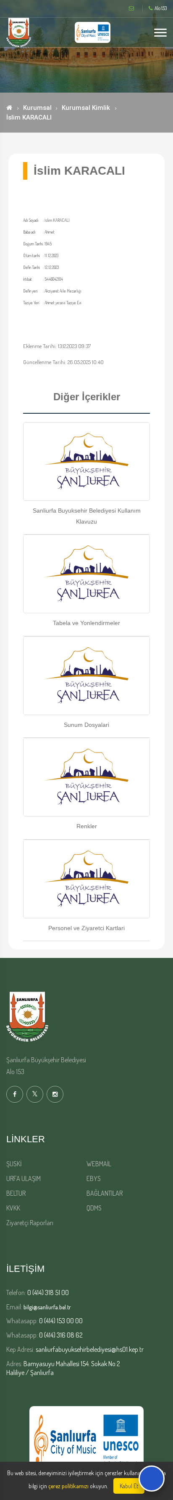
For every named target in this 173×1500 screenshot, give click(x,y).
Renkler (86, 826)
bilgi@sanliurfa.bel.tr (47, 1307)
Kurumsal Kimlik (86, 108)
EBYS (93, 1178)
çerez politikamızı (68, 1485)
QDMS (94, 1208)
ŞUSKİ (13, 1164)
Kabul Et (129, 1485)
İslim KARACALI (29, 117)
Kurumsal (37, 108)
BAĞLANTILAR (104, 1193)
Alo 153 (161, 8)
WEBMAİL (98, 1164)
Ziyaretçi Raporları (29, 1222)
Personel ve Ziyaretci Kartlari (86, 928)
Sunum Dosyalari (86, 724)
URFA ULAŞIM (23, 1178)
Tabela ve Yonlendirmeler (86, 623)
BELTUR (16, 1193)
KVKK (13, 1208)
